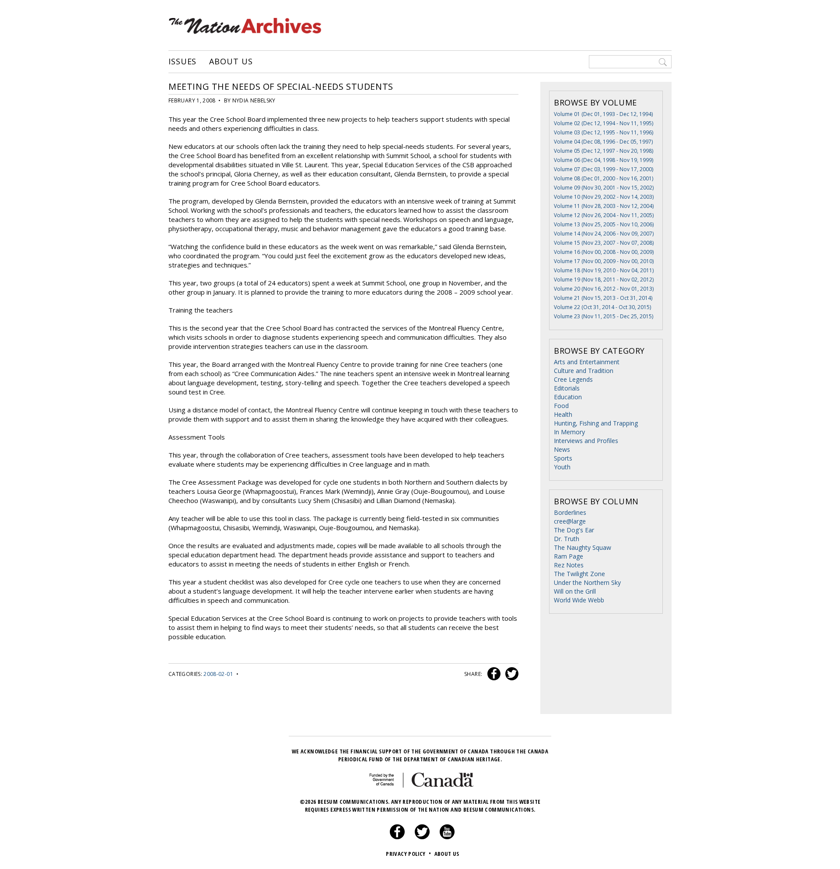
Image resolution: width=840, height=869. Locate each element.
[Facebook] (397, 837)
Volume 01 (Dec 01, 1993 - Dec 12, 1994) (603, 114)
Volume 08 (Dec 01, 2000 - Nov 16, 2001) (603, 178)
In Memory (569, 432)
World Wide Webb (579, 600)
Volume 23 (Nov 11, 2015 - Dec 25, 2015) (603, 316)
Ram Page (568, 556)
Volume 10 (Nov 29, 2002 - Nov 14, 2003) (604, 197)
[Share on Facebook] (493, 674)
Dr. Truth (566, 539)
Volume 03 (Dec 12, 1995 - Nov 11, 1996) (603, 132)
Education (568, 397)
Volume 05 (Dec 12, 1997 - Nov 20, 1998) (603, 151)
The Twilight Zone (579, 574)
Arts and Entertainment (587, 362)
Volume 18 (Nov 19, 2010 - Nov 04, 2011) (604, 270)
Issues (182, 61)
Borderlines (570, 512)
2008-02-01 (218, 674)
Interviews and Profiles (586, 440)
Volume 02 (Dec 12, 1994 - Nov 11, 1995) (603, 123)
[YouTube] (447, 837)
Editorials (567, 388)
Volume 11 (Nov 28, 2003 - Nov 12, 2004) (604, 206)
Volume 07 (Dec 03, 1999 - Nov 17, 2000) (603, 169)
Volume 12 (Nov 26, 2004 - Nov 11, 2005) (604, 215)
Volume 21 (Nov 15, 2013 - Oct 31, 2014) (603, 298)
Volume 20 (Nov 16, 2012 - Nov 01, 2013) (604, 288)
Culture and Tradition (583, 370)
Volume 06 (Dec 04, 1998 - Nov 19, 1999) (603, 160)
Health (563, 414)
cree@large (570, 521)
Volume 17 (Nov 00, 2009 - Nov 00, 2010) (604, 261)
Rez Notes (569, 565)
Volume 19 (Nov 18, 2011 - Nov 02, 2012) (604, 279)
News (562, 449)
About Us (230, 61)
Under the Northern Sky (587, 582)
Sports (563, 458)
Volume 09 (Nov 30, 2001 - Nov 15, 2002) (604, 187)
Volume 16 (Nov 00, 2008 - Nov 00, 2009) (604, 252)
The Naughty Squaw (582, 547)
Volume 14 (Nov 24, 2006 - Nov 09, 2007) (604, 233)
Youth (562, 467)
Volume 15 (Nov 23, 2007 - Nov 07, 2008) (604, 242)
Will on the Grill (575, 591)
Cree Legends (573, 379)
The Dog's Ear (574, 530)
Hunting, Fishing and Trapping (596, 423)
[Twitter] (422, 837)
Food (561, 405)
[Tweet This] (510, 674)
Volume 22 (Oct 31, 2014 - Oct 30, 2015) (602, 307)
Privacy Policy (408, 854)
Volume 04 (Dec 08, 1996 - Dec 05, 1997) (603, 141)
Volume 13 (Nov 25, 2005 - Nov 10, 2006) (604, 224)
